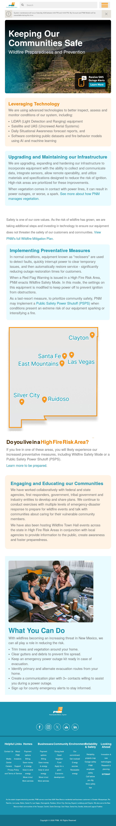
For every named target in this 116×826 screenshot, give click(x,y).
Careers (9, 766)
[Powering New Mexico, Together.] (12, 4)
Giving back (59, 751)
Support (17, 766)
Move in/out (28, 777)
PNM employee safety (90, 769)
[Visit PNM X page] (58, 726)
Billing (27, 758)
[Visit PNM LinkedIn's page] (76, 726)
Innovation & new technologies (106, 758)
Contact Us (8, 751)
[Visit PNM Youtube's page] (67, 726)
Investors (17, 758)
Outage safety (90, 761)
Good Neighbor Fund (59, 759)
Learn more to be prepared (26, 465)
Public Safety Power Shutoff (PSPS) (63, 303)
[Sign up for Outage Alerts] (91, 82)
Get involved (75, 758)
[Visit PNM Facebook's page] (40, 726)
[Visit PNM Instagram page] (49, 726)
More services (27, 780)
